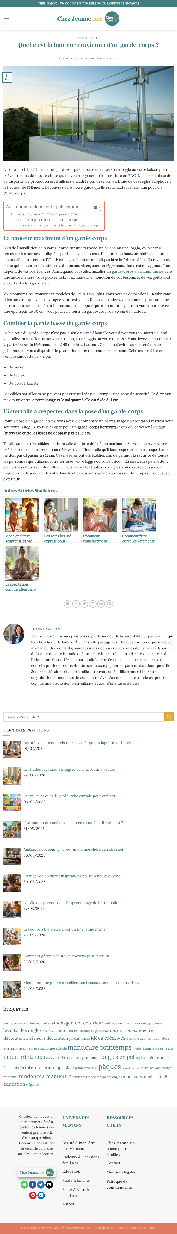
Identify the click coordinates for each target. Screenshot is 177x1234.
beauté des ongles (22, 1030)
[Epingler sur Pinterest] (101, 604)
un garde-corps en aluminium (132, 271)
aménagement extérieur (77, 1023)
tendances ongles (109, 1077)
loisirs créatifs (19, 1048)
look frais (34, 1048)
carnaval (60, 1031)
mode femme (142, 1048)
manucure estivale (53, 1048)
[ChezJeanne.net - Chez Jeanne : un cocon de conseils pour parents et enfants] (88, 18)
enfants (85, 1038)
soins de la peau (131, 1068)
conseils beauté (79, 1031)
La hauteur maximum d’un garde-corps (46, 214)
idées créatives (108, 1038)
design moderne (100, 1031)
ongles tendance (147, 1058)
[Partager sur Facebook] (76, 604)
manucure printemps (100, 1047)
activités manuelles (37, 1023)
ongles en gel (117, 1056)
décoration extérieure (131, 1030)
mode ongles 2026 (162, 1048)
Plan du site (103, 1228)
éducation (14, 1084)
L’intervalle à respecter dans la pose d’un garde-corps (58, 225)
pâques (109, 1066)
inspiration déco (157, 1038)
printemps (31, 1067)
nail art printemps (84, 1057)
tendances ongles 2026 (145, 1076)
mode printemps (24, 1056)
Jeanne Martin (107, 58)
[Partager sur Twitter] (84, 604)
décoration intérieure (24, 1038)
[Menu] (6, 18)
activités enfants (12, 1023)
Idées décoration (88, 38)
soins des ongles (153, 1068)
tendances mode (84, 1077)
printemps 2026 (86, 1068)
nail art (63, 1058)
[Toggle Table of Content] (94, 207)
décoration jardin (63, 1038)
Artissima (149, 1228)
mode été (51, 1057)
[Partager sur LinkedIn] (109, 604)
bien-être (48, 1031)
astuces (157, 1023)
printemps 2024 (58, 1067)
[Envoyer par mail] (93, 604)
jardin (6, 1048)
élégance (32, 1084)
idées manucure (135, 1038)
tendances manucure (45, 1076)
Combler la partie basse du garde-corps (47, 219)
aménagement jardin (119, 1023)
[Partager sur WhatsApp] (67, 604)
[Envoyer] (169, 716)
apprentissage (143, 1023)
